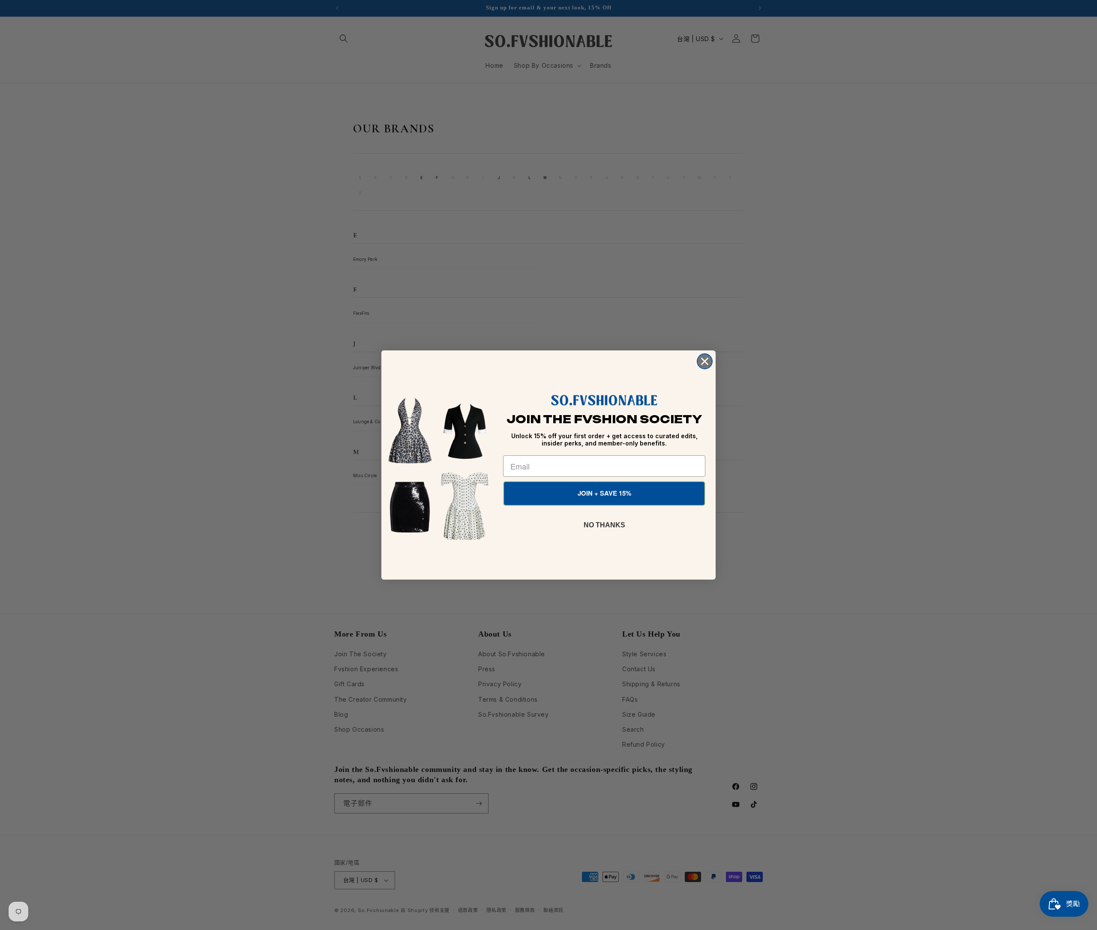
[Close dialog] (704, 361)
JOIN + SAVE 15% (604, 493)
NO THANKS (604, 525)
